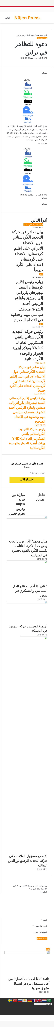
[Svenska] (10, 1000)
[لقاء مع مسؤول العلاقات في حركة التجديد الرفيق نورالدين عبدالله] (33, 638)
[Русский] (20, 1000)
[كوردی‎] (24, 1000)
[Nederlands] (44, 1000)
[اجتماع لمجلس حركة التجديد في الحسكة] (27, 603)
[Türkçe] (15, 1000)
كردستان (40, 38)
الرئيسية (43, 35)
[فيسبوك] (53, 1016)
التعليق (43, 892)
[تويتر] (46, 76)
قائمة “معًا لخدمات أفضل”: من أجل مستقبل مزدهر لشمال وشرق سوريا (29, 983)
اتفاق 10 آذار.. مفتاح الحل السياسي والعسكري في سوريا (29, 590)
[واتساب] (44, 76)
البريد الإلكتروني (40, 926)
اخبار (37, 35)
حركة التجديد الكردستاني (33, 224)
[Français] (34, 1000)
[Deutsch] (29, 1000)
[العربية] (49, 1000)
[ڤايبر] (43, 76)
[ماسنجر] (45, 76)
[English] (39, 1000)
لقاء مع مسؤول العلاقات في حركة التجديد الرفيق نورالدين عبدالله (27, 860)
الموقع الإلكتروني (40, 932)
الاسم (44, 920)
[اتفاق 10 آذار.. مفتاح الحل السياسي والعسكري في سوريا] (27, 563)
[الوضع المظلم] (48, 19)
